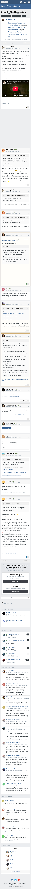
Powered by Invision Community (15, 886)
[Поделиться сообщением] (28, 48)
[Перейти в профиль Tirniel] (7, 856)
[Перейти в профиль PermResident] (3, 454)
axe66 (6, 800)
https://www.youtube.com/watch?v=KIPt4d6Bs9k (13, 414)
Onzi (11, 614)
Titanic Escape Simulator (11, 612)
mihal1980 (12, 785)
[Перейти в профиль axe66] (3, 801)
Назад (4, 42)
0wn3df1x (12, 661)
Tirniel (11, 855)
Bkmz (11, 672)
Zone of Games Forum (10, 6)
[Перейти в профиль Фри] (7, 868)
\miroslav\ (12, 863)
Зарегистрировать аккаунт (15, 581)
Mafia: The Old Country (11, 670)
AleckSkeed (12, 698)
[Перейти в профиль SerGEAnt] (3, 20)
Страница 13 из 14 (15, 43)
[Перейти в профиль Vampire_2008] (3, 47)
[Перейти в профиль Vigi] (3, 289)
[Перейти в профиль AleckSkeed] (3, 697)
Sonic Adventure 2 (12, 647)
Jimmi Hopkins (9, 818)
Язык (5, 883)
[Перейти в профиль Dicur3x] (3, 303)
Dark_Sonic (12, 635)
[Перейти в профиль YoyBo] (3, 436)
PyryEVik (17, 503)
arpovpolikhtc (7, 13)
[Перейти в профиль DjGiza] (3, 684)
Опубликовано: (13, 48)
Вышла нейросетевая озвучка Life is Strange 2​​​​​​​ (17, 706)
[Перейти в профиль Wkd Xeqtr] (3, 621)
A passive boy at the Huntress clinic (14, 620)
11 (28, 597)
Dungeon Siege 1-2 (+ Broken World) (14, 783)
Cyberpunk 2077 (10, 19)
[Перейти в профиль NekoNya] (3, 827)
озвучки (26, 238)
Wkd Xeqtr (12, 621)
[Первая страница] (1, 43)
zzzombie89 (18, 195)
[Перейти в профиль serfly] (3, 836)
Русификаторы (24, 13)
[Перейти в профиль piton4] (3, 720)
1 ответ (12, 805)
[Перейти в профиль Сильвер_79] (3, 769)
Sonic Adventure (11, 653)
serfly (6, 835)
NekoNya (7, 827)
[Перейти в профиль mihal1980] (3, 784)
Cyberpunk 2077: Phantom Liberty (10, 240)
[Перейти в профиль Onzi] (3, 613)
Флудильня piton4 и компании (13, 719)
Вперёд (25, 42)
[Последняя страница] (29, 43)
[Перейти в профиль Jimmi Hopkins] (3, 818)
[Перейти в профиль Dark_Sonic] (3, 635)
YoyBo (16, 459)
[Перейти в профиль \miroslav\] (7, 864)
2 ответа (11, 831)
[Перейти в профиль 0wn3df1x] (3, 660)
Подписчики (14, 597)
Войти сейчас (15, 591)
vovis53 (11, 708)
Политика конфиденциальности (17, 883)
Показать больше (15, 871)
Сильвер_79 (13, 770)
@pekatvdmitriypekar (6, 428)
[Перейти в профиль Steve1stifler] (3, 424)
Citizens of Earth (10, 696)
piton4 (11, 721)
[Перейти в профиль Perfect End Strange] (3, 810)
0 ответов (12, 814)
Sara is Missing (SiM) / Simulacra (13, 683)
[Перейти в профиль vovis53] (3, 707)
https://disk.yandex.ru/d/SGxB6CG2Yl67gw (11, 475)
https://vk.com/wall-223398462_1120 (10, 396)
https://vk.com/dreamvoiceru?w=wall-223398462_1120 (14, 472)
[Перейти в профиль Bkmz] (3, 671)
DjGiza (11, 685)
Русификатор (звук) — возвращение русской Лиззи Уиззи (17, 34)
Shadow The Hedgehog (13, 634)
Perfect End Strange (10, 809)
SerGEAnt (17, 308)
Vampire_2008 (18, 155)
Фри (11, 867)
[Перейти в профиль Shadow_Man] (3, 389)
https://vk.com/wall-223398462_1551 (10, 553)
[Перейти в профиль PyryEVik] (3, 482)
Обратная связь (15, 884)
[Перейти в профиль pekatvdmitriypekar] (3, 405)
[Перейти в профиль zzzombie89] (3, 150)
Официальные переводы (14, 659)
